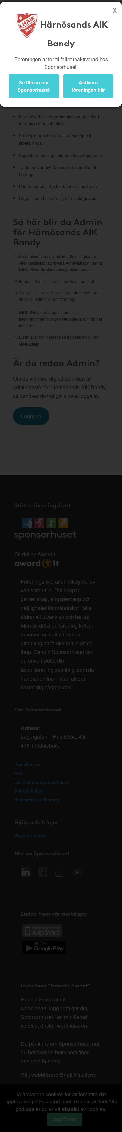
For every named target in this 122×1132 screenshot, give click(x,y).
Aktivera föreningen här (88, 86)
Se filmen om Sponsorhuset (34, 86)
